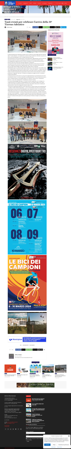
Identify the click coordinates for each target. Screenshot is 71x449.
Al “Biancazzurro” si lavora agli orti (57, 63)
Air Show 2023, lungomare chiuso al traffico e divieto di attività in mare (35, 375)
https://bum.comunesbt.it (18, 356)
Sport (7, 16)
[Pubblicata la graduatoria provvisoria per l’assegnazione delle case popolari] (60, 369)
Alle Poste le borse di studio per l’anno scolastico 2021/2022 (10, 375)
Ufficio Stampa (9, 27)
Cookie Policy (7, 426)
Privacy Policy (7, 425)
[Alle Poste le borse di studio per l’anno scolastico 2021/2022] (10, 369)
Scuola (6, 373)
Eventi (6, 19)
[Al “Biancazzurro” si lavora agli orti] (50, 64)
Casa (43, 373)
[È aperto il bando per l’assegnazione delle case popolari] (48, 369)
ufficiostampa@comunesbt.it (12, 422)
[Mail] (61, 3)
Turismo (18, 373)
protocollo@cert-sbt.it (10, 423)
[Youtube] (65, 3)
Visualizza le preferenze (63, 444)
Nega (54, 444)
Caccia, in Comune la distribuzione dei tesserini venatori (57, 58)
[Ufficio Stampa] (5, 27)
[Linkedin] (59, 3)
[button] (68, 435)
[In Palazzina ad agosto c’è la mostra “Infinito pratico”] (50, 68)
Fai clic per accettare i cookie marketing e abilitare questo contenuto (27, 323)
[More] (44, 350)
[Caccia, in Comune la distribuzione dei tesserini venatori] (50, 59)
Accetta (47, 444)
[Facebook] (56, 3)
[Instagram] (57, 3)
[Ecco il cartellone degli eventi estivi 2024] (23, 369)
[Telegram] (62, 3)
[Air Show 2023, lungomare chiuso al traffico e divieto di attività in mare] (35, 369)
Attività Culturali (49, 69)
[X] (64, 3)
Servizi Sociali (50, 64)
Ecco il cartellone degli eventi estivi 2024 (22, 375)
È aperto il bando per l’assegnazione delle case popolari (46, 375)
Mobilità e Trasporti (32, 373)
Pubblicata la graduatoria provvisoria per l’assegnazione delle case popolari (60, 375)
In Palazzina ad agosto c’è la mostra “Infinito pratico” (58, 68)
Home (5, 16)
